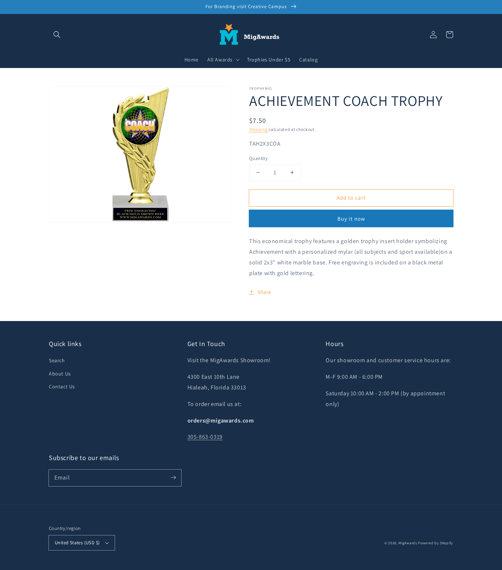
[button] (57, 34)
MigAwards (407, 543)
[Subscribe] (173, 478)
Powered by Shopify (435, 543)
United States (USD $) (77, 542)
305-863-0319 (205, 437)
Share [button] (264, 292)
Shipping (258, 129)
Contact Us (62, 386)
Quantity (258, 158)
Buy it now (351, 218)
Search (57, 360)
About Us (60, 373)
